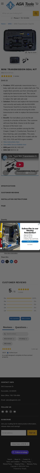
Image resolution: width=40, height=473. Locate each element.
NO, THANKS (30, 244)
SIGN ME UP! (30, 241)
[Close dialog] (39, 224)
